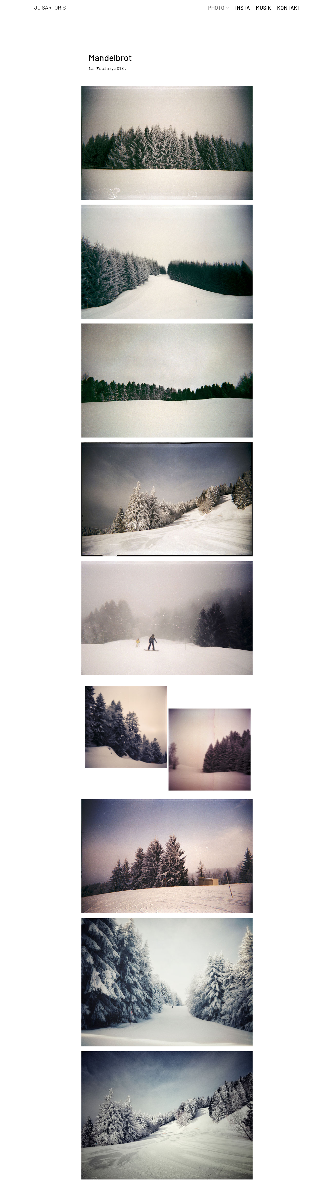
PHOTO (216, 8)
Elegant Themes (52, 1184)
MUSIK (263, 8)
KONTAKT (289, 8)
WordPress (82, 1184)
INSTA (242, 8)
